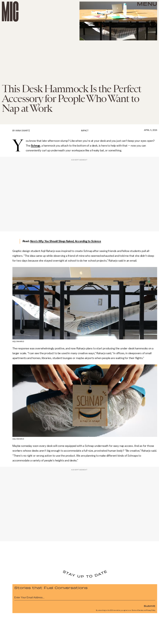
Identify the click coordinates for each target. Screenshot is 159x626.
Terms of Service (137, 610)
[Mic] (10, 11)
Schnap (35, 145)
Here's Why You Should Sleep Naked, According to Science (65, 241)
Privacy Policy (150, 610)
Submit (149, 605)
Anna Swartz (22, 130)
